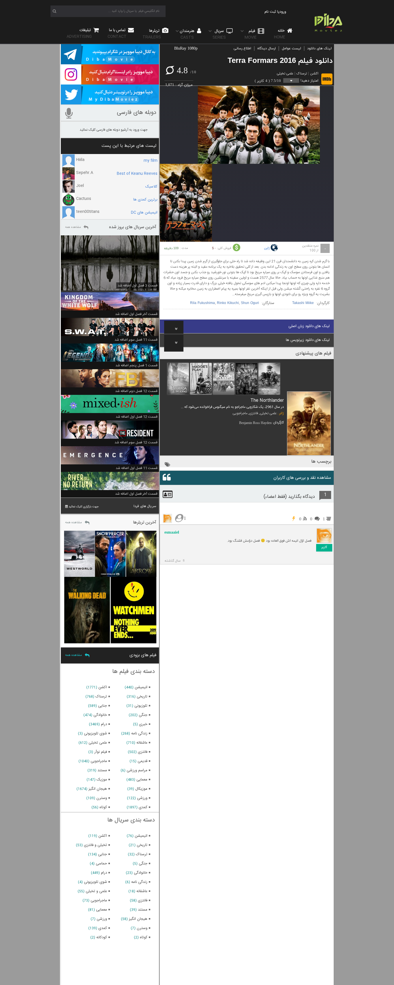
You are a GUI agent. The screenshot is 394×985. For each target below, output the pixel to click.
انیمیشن (141, 687)
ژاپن (267, 248)
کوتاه (103, 807)
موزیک (102, 779)
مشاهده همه (73, 227)
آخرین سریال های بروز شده (132, 227)
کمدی (143, 807)
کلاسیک (151, 186)
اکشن (314, 73)
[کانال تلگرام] (110, 62)
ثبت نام (270, 12)
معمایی (141, 779)
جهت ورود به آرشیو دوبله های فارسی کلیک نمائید (113, 130)
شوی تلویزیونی (95, 733)
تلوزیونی (140, 706)
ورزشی (142, 798)
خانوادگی (100, 715)
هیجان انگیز (98, 789)
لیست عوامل (291, 48)
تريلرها (151, 33)
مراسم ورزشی (137, 770)
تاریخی (142, 696)
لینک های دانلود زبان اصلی (309, 326)
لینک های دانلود (319, 48)
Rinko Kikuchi (228, 303)
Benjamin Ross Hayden (255, 423)
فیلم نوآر (100, 752)
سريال (219, 34)
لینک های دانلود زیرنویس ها (308, 340)
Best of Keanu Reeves (137, 173)
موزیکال (141, 789)
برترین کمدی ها (145, 199)
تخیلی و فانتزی (95, 845)
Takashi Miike (303, 303)
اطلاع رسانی (242, 48)
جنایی (102, 706)
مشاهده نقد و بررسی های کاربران (302, 477)
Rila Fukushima (202, 303)
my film (150, 160)
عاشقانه (141, 743)
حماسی (101, 863)
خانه (280, 33)
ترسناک (302, 73)
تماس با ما (117, 33)
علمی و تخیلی (96, 891)
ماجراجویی (239, 413)
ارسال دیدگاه (266, 48)
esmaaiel (171, 532)
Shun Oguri (250, 303)
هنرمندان (188, 34)
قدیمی (142, 761)
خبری (143, 724)
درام (104, 724)
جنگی (143, 715)
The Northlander (267, 400)
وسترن (101, 798)
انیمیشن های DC (144, 212)
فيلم (251, 34)
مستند (102, 770)
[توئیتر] (110, 102)
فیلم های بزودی (143, 655)
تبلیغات (79, 33)
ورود (282, 12)
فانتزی (253, 413)
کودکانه (101, 937)
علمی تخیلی (285, 73)
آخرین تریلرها (144, 522)
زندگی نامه (139, 733)
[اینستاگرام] (110, 82)
